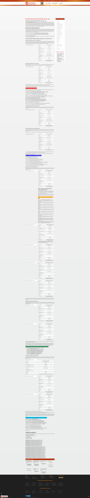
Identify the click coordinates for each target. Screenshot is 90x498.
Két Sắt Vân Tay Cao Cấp (59, 33)
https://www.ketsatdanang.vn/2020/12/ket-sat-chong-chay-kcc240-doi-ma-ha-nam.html (35, 447)
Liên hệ (63, 0)
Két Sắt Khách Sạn (59, 23)
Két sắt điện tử (27, 483)
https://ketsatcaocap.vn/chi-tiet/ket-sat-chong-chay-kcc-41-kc (49, 82)
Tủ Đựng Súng (33, 476)
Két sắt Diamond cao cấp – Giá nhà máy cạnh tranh (60, 61)
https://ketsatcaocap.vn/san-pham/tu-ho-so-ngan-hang (37, 92)
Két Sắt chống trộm (47, 485)
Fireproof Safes (51, 462)
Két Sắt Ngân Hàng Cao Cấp (35, 478)
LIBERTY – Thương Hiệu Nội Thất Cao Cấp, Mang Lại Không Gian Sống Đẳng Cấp (60, 54)
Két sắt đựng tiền (41, 483)
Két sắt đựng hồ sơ (34, 485)
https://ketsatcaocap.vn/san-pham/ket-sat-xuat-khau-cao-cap (38, 104)
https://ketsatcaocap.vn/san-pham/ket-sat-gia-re (34, 102)
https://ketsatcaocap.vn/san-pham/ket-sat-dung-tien (35, 90)
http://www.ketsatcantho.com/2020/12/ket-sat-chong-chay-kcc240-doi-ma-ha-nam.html (35, 452)
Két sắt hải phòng (34, 482)
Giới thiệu (48, 0)
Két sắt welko (46, 483)
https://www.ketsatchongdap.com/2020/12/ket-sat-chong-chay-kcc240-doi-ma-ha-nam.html (35, 457)
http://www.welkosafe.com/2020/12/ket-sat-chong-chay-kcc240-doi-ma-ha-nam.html (34, 454)
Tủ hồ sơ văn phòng (47, 491)
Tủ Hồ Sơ (26, 476)
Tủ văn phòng (60, 491)
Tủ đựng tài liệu (27, 491)
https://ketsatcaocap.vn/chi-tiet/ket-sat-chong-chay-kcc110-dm (49, 240)
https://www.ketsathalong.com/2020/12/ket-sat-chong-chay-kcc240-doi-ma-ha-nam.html (35, 455)
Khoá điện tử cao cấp (61, 485)
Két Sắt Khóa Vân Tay (54, 484)
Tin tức (57, 0)
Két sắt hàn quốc (54, 483)
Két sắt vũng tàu (54, 482)
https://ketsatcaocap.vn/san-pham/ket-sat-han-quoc (36, 352)
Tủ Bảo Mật (58, 39)
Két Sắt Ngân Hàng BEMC (59, 24)
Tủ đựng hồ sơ (33, 491)
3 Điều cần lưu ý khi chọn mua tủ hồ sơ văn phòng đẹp (43, 472)
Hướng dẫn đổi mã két (53, 0)
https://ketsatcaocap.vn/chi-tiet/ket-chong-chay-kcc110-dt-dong (49, 186)
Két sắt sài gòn (27, 482)
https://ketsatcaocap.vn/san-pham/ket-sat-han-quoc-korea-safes (40, 91)
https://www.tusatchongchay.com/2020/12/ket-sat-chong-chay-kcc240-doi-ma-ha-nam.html (35, 449)
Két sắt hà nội (33, 483)
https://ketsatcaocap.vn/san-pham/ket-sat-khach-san (37, 350)
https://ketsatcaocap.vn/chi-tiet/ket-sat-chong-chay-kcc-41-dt (49, 60)
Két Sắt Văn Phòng (59, 29)
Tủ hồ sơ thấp (33, 490)
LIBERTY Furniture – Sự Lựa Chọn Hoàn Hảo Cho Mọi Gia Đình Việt (60, 56)
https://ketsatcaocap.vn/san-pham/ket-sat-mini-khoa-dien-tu (37, 101)
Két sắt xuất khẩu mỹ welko (44, 476)
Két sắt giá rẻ (60, 483)
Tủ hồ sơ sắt (53, 490)
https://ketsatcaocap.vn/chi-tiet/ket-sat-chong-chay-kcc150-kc (49, 410)
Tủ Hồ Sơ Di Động (41, 492)
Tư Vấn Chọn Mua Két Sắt (42, 484)
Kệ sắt (57, 43)
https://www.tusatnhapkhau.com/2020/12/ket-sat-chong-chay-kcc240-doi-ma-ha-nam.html (35, 450)
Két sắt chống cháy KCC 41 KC (49, 66)
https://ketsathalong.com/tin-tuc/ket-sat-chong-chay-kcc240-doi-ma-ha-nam (33, 444)
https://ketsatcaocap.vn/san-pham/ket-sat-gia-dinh (38, 420)
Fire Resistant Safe (51, 466)
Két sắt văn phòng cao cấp (29, 485)
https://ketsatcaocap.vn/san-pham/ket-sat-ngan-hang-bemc (39, 422)
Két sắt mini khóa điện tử (59, 44)
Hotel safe (58, 49)
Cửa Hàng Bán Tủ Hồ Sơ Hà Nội (43, 463)
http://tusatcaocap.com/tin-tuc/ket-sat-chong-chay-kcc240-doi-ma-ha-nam (33, 443)
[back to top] (88, 496)
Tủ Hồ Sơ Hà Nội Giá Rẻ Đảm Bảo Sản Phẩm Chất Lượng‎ (36, 465)
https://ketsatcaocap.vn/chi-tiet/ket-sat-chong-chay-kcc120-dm (49, 321)
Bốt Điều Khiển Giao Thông (59, 28)
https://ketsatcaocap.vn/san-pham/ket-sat (35, 354)
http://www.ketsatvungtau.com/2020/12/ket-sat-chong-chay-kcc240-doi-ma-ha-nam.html (35, 453)
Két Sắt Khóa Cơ (47, 484)
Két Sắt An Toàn (27, 477)
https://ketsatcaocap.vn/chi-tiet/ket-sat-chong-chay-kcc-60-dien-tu (49, 125)
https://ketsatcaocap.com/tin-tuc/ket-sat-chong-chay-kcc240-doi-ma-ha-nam (33, 441)
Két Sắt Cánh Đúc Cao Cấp (59, 34)
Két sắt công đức (34, 484)
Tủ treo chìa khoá (61, 490)
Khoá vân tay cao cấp (54, 485)
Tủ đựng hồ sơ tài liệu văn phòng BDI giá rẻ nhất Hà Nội (29, 465)
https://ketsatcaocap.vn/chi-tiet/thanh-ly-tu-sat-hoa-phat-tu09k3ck (36, 165)
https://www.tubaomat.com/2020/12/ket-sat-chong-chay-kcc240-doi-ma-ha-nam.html (34, 448)
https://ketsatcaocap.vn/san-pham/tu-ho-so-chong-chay (38, 349)
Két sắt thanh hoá (61, 482)
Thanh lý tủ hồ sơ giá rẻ (28, 492)
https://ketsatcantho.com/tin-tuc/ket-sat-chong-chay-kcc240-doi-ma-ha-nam (33, 442)
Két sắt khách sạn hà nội (48, 482)
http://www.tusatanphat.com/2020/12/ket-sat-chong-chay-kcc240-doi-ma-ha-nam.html (35, 451)
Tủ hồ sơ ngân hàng (54, 491)
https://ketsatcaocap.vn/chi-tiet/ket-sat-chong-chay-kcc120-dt (49, 339)
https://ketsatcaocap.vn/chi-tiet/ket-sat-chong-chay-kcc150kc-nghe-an (42, 103)
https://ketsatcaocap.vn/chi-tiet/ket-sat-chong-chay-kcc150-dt (49, 392)
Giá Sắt (53, 492)
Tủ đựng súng (58, 38)
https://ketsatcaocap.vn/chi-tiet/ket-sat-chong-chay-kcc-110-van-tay (49, 296)
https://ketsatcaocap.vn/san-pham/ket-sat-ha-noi (46, 199)
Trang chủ (45, 0)
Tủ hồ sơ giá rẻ (40, 491)
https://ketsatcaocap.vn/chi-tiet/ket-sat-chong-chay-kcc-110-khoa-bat (49, 278)
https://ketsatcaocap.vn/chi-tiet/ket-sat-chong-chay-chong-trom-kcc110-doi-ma (45, 89)
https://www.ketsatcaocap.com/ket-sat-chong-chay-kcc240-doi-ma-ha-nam (33, 445)
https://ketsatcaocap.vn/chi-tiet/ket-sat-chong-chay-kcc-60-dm (49, 150)
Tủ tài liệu (46, 490)
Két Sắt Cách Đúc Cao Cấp (28, 478)
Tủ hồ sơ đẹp (27, 490)
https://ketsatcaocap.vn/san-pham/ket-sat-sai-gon (35, 353)
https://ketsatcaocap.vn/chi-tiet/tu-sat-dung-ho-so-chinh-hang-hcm (40, 164)
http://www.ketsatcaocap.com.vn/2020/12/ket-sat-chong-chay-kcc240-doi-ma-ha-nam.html (35, 456)
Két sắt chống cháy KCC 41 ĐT (49, 44)
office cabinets (58, 48)
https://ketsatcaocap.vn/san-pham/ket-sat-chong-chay (37, 351)
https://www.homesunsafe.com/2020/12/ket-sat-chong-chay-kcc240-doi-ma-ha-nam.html (35, 446)
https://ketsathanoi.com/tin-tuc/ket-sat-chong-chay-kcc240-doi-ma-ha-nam (33, 440)
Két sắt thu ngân (27, 484)
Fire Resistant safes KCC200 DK (36, 471)
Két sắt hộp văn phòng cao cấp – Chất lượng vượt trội (60, 58)
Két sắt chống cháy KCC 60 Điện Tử (49, 109)
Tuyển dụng (60, 0)
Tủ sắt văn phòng (41, 490)
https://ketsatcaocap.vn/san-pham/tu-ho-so (32, 156)
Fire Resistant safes (29, 470)
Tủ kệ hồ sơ (60, 492)
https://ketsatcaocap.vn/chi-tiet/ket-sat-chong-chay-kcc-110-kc (49, 260)
